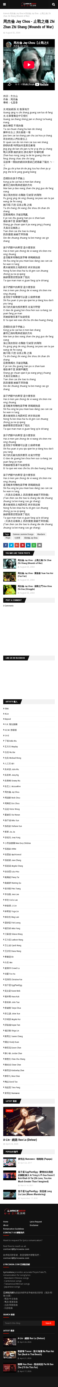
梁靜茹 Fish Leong (12, 922)
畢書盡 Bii (9, 957)
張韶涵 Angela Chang (14, 866)
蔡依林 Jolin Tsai (12, 1002)
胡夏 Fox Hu (10, 974)
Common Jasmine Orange (23, 534)
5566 (7, 708)
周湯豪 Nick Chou (12, 797)
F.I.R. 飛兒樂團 (11, 724)
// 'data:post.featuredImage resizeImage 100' (9, 1162)
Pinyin (8, 538)
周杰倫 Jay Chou (16, 13)
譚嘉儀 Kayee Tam (12, 1025)
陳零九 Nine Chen (12, 1076)
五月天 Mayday (11, 746)
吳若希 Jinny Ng (12, 775)
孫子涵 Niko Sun (12, 820)
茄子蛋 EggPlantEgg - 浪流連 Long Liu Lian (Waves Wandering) (35, 1193)
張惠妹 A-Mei (10, 849)
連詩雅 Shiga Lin (12, 1030)
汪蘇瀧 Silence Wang (14, 934)
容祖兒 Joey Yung (12, 837)
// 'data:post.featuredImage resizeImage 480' (23, 1123)
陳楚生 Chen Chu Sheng (15, 1059)
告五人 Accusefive (12, 786)
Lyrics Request (36, 1221)
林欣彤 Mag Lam (12, 917)
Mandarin (41, 534)
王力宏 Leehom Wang (14, 940)
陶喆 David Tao (11, 1082)
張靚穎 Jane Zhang (13, 860)
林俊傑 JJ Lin (11, 905)
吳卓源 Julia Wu (12, 769)
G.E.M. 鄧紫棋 (11, 730)
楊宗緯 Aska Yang (12, 928)
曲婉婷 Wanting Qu (13, 883)
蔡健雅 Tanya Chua (13, 1008)
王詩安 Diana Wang (13, 951)
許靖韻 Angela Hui (12, 1019)
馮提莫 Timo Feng (12, 1087)
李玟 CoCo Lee (11, 900)
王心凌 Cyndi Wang (13, 945)
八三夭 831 (9, 763)
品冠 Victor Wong (12, 809)
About (5, 1225)
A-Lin (7, 714)
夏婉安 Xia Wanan (12, 815)
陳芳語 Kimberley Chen (14, 1070)
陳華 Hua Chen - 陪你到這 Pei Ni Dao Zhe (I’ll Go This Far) (35, 1366)
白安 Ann (8, 962)
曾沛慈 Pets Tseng (13, 888)
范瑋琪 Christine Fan (13, 979)
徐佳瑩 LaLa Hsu (12, 871)
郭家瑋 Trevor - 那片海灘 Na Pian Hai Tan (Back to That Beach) (36, 1353)
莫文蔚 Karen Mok (12, 991)
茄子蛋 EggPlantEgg (13, 985)
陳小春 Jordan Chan (13, 1053)
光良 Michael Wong (13, 758)
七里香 (17, 538)
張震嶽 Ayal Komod (13, 854)
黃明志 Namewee (12, 1093)
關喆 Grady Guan (12, 1042)
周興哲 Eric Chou (12, 803)
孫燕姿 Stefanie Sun (13, 826)
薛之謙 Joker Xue (12, 1013)
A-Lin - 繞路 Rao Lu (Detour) (20, 1139)
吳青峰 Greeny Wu (12, 780)
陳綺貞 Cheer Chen (13, 1065)
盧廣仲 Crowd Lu (12, 968)
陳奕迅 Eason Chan (13, 1047)
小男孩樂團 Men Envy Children (18, 843)
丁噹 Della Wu (11, 741)
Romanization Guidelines (13, 1229)
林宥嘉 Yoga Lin (12, 911)
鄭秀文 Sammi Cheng (14, 1036)
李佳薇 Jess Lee (12, 894)
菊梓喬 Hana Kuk (12, 996)
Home (5, 13)
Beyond (8, 719)
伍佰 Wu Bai (10, 752)
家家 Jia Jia (10, 832)
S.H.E (7, 735)
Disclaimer (34, 1225)
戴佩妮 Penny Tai (12, 877)
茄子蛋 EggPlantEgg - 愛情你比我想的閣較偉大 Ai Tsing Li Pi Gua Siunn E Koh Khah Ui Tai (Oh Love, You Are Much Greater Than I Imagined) (36, 1177)
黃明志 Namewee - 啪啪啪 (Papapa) (35, 1159)
